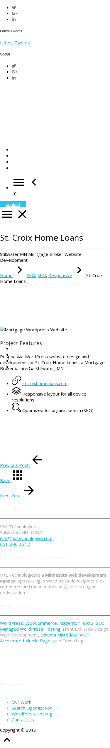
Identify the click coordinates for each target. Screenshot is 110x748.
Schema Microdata (58, 635)
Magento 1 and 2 (76, 623)
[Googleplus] (14, 13)
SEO (100, 623)
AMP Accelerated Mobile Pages (44, 638)
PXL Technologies (56, 730)
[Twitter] (14, 7)
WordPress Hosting (32, 714)
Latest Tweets (15, 42)
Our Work (21, 702)
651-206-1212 (15, 544)
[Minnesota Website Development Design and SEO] (33, 139)
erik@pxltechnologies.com (26, 538)
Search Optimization (32, 708)
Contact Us (23, 719)
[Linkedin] (14, 19)
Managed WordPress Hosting (30, 629)
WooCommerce (41, 623)
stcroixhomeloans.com (44, 383)
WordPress (11, 623)
